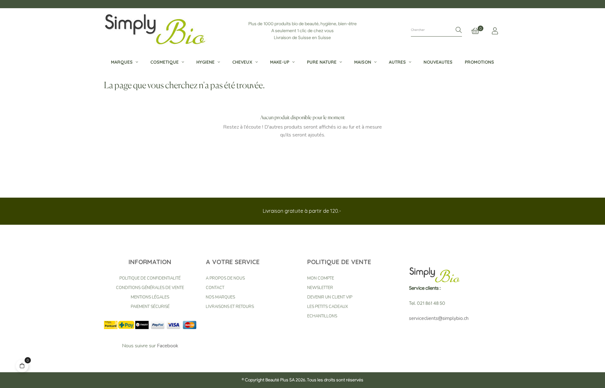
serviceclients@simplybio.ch (439, 318)
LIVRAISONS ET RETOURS (230, 307)
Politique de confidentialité (150, 278)
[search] (459, 30)
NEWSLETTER (320, 288)
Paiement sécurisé (150, 307)
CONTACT (215, 288)
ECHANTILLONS (322, 316)
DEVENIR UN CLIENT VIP (329, 297)
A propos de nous (225, 278)
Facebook (167, 345)
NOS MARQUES (220, 297)
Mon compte (320, 278)
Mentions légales (150, 297)
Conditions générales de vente (150, 288)
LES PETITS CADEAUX (327, 307)
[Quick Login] (495, 31)
